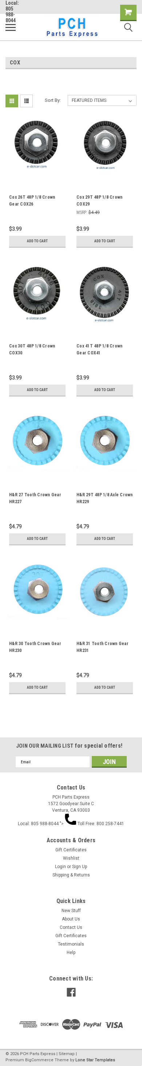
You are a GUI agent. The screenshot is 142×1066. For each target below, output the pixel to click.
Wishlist (71, 858)
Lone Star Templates (95, 1060)
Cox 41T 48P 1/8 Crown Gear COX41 (99, 349)
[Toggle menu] (10, 27)
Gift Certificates (71, 849)
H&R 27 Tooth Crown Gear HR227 (35, 498)
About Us (71, 919)
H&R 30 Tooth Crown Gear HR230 (35, 647)
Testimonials (71, 944)
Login (60, 866)
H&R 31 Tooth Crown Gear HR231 (102, 647)
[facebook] (71, 992)
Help (71, 952)
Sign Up (79, 866)
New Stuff (71, 910)
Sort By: (53, 100)
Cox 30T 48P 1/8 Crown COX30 (32, 349)
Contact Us (71, 927)
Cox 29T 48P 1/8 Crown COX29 (99, 201)
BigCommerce (39, 1060)
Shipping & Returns (71, 875)
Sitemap (67, 1053)
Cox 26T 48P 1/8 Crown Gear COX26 (32, 201)
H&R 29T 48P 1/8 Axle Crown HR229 (104, 498)
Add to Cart (37, 241)
